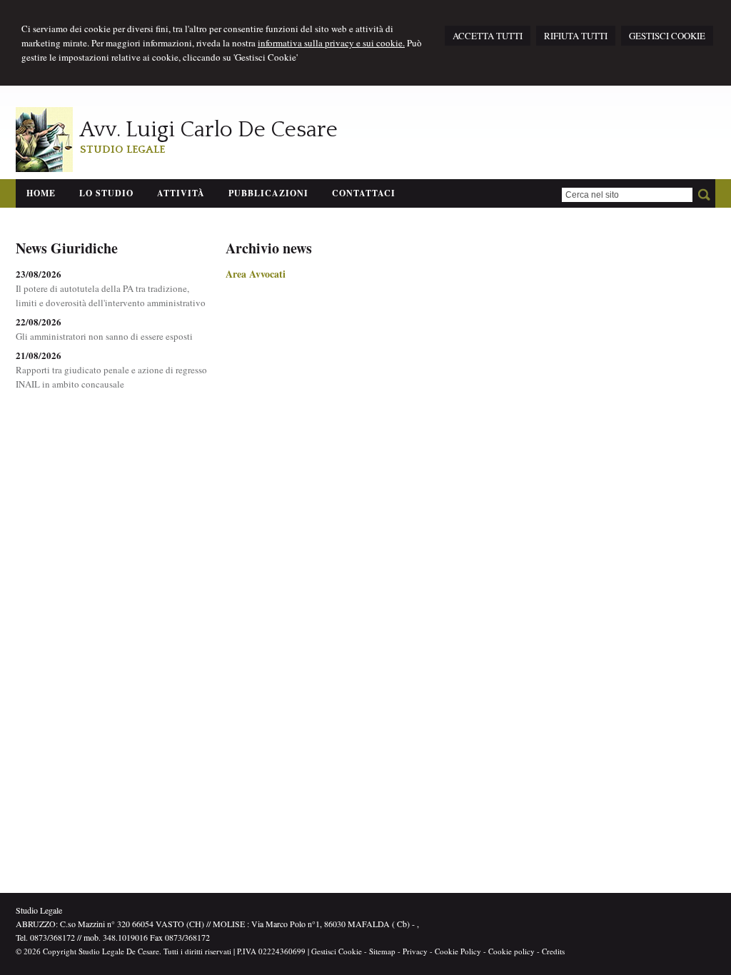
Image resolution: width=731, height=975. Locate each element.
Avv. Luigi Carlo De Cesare (209, 130)
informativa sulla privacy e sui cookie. (331, 42)
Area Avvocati (256, 273)
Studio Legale (122, 149)
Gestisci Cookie (336, 951)
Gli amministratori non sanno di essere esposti (104, 336)
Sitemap (382, 951)
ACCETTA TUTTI (488, 35)
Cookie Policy (458, 951)
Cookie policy (511, 951)
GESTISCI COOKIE (667, 35)
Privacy (415, 951)
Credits (553, 951)
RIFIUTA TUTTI (576, 35)
